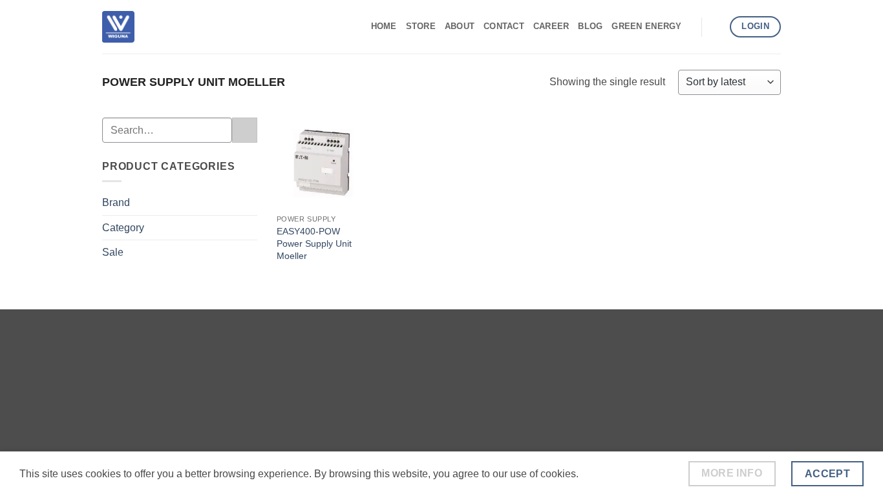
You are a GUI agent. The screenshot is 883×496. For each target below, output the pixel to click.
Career (551, 26)
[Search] (716, 26)
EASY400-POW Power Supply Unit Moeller (314, 243)
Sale (112, 252)
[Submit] (244, 130)
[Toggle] (249, 203)
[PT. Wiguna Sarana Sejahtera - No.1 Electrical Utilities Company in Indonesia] (118, 26)
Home (384, 26)
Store (421, 26)
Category (123, 227)
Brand (116, 202)
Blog (590, 26)
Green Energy (646, 26)
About (459, 26)
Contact (504, 26)
